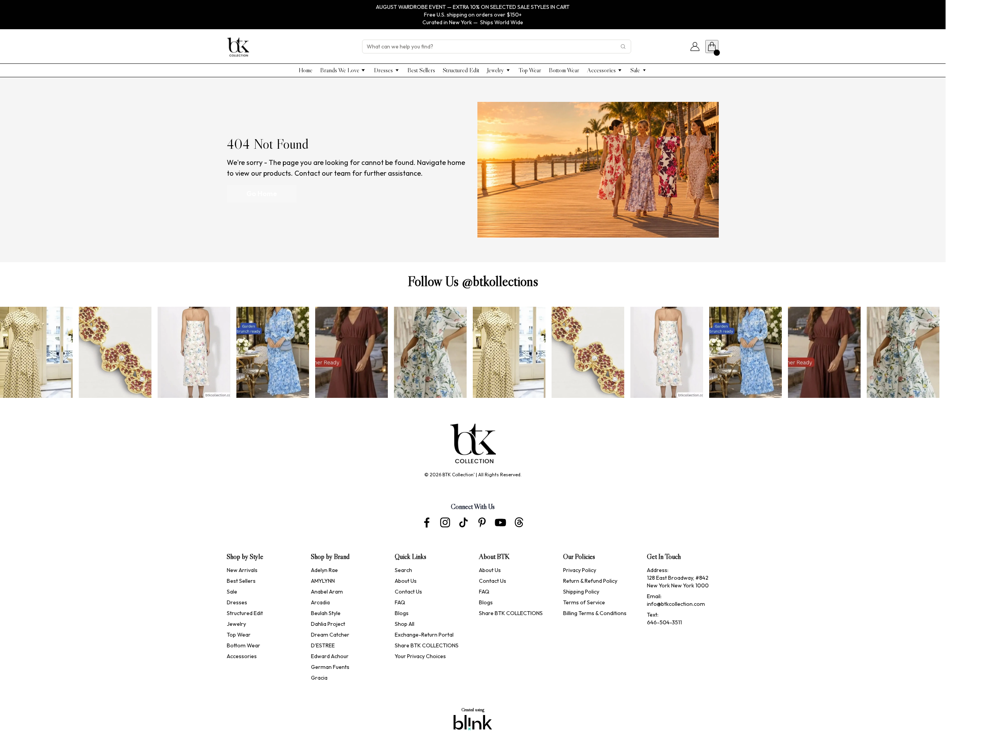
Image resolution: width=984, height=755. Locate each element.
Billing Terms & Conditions (595, 613)
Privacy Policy (579, 570)
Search (403, 570)
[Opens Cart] (711, 46)
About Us (406, 580)
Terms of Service (584, 602)
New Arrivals (242, 570)
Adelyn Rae (324, 570)
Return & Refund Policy (590, 580)
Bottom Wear (243, 645)
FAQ (400, 602)
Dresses (237, 602)
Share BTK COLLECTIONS (427, 645)
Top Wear (239, 634)
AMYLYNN (323, 580)
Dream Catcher (330, 634)
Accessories (242, 656)
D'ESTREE (323, 645)
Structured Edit (245, 613)
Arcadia (320, 602)
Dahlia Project (328, 623)
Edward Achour (330, 656)
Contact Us (408, 591)
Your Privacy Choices (420, 656)
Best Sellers (241, 580)
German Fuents (330, 667)
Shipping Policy (581, 591)
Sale (232, 591)
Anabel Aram (327, 591)
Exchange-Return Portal (424, 634)
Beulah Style (326, 613)
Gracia (319, 677)
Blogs (402, 613)
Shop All (404, 623)
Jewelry (236, 623)
